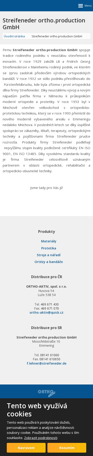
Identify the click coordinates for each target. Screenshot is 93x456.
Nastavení (26, 448)
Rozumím (66, 448)
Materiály (48, 241)
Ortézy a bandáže (49, 262)
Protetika (48, 248)
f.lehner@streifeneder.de (46, 363)
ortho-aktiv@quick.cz (46, 312)
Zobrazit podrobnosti (40, 437)
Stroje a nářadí (48, 255)
